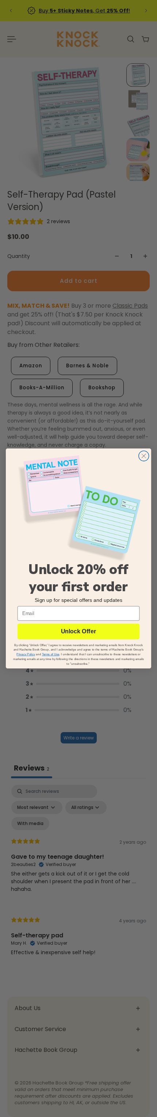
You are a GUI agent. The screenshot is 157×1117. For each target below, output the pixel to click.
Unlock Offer (78, 631)
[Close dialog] (144, 456)
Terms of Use (51, 654)
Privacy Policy (25, 654)
